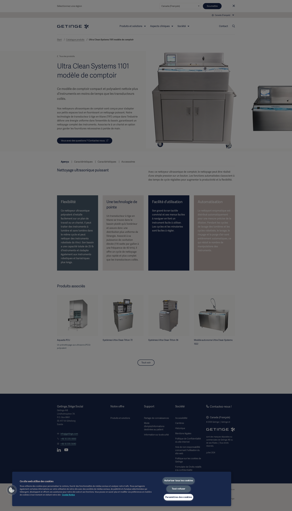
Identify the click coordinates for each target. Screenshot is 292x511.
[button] (12, 490)
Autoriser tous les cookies (178, 480)
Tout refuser (179, 488)
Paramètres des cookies (178, 497)
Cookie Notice (68, 494)
